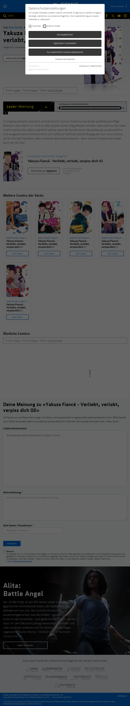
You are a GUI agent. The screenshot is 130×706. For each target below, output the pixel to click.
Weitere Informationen (65, 59)
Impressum (84, 65)
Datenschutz (96, 65)
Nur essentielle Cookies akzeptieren (65, 52)
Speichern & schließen (65, 43)
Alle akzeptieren (65, 34)
